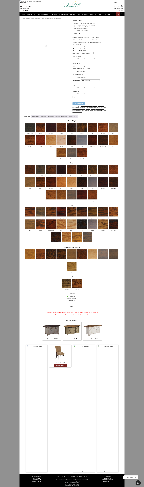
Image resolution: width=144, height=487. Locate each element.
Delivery (64, 476)
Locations (93, 14)
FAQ (69, 476)
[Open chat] (138, 482)
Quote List (102, 14)
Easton (116, 2)
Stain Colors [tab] (27, 116)
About (58, 476)
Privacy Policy (75, 485)
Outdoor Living (82, 14)
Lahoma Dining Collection (83, 110)
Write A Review (83, 476)
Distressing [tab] (43, 116)
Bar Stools (83, 106)
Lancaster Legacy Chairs (82, 107)
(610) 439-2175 (24, 10)
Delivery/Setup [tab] (72, 116)
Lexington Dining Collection (94, 107)
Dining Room (31, 14)
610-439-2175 (36, 478)
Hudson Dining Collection (47, 18)
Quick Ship (79, 112)
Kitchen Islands (43, 14)
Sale (108, 14)
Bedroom (53, 14)
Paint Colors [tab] (35, 116)
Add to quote (79, 103)
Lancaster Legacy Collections (33, 18)
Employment (74, 476)
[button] (67, 22)
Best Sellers (93, 109)
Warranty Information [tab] (61, 116)
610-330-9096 (107, 478)
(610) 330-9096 (118, 10)
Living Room (63, 14)
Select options (60, 365)
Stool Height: (75, 53)
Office (72, 14)
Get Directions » (118, 8)
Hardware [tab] (51, 116)
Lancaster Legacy (92, 110)
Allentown (24, 2)
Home (23, 14)
